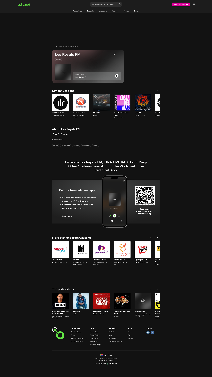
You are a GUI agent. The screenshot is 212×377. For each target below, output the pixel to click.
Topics (136, 11)
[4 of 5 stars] (61, 134)
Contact (111, 332)
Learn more (67, 216)
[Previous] (150, 90)
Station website (57, 139)
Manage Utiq (94, 341)
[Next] (157, 90)
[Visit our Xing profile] (152, 332)
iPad (129, 335)
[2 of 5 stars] (56, 134)
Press (73, 335)
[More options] (120, 54)
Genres (126, 11)
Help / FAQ (112, 338)
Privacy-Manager (95, 344)
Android (130, 338)
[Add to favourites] (114, 54)
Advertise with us (77, 338)
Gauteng (76, 145)
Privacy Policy (94, 335)
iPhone (130, 332)
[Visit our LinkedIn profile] (148, 332)
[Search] (119, 4)
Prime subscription (115, 341)
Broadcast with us (77, 341)
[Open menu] (194, 4)
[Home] (56, 46)
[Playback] (116, 76)
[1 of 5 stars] (53, 134)
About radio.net (76, 332)
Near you (115, 11)
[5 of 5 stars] (64, 134)
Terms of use (94, 332)
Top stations (77, 11)
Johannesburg (65, 145)
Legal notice (94, 338)
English (55, 145)
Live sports (103, 11)
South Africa (86, 145)
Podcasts (90, 11)
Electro (58, 59)
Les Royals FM (81, 77)
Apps (110, 335)
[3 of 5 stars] (58, 134)
